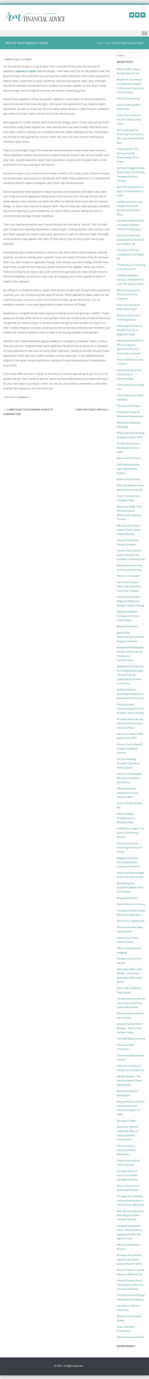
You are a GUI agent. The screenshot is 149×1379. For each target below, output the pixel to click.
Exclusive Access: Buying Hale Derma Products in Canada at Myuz (130, 723)
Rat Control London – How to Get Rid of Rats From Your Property (129, 586)
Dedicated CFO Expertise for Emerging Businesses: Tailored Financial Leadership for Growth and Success (130, 675)
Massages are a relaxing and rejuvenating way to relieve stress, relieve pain (130, 1200)
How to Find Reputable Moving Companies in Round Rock (129, 778)
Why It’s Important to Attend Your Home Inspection (128, 294)
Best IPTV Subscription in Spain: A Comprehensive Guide (130, 191)
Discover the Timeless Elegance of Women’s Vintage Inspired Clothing (130, 601)
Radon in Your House (128, 479)
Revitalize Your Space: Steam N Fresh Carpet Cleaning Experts (128, 530)
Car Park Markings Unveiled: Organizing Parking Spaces (128, 763)
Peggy (28, 59)
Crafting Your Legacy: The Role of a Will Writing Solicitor (130, 833)
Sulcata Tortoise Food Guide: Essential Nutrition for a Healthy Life (130, 240)
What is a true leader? (128, 575)
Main (107, 42)
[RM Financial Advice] (35, 20)
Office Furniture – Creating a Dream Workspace (126, 1150)
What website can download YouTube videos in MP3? (127, 793)
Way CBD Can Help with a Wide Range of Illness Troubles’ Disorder (130, 1215)
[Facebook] (137, 15)
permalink (24, 397)
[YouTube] (131, 15)
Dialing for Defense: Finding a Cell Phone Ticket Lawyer (128, 616)
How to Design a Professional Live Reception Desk (126, 818)
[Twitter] (143, 15)
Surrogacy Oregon (126, 1120)
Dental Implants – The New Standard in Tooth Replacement (129, 1080)
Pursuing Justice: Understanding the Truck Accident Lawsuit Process (130, 709)
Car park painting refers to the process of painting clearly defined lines (131, 1003)
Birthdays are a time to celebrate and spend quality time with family (129, 1259)
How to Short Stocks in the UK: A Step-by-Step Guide (129, 119)
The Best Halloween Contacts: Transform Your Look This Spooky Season (130, 279)
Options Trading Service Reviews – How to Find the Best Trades (129, 1028)
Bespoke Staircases (127, 626)
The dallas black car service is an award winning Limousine (127, 1175)
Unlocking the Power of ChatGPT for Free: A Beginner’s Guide (129, 330)
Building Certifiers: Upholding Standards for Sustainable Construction (130, 694)
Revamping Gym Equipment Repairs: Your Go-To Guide (130, 887)
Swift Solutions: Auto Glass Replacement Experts (128, 469)
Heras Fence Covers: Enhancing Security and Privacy (129, 847)
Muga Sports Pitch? (127, 898)
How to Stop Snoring (128, 98)
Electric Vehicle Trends (129, 458)
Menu (74, 33)
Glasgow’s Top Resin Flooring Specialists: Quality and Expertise (128, 862)
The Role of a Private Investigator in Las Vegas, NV (130, 254)
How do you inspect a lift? (131, 920)
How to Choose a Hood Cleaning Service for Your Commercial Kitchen (130, 1285)
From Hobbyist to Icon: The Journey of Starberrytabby (129, 374)
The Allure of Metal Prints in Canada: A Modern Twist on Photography (130, 225)
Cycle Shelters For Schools (131, 904)
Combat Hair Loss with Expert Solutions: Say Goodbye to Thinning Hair (131, 555)
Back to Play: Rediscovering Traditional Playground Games (130, 637)
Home (100, 42)
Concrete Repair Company (131, 1038)
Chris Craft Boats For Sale (93, 409)
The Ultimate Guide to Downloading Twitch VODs (128, 448)
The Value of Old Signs (129, 405)
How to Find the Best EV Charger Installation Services (130, 749)
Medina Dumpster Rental (130, 1337)
